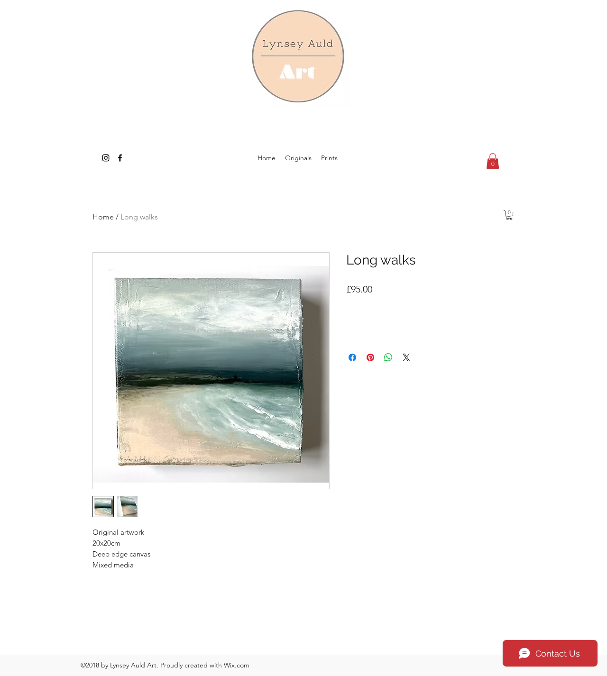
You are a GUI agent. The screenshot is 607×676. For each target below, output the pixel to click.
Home (103, 216)
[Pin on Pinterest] (370, 357)
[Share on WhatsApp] (388, 357)
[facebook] (120, 158)
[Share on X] (406, 357)
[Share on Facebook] (352, 357)
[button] (492, 161)
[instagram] (105, 158)
